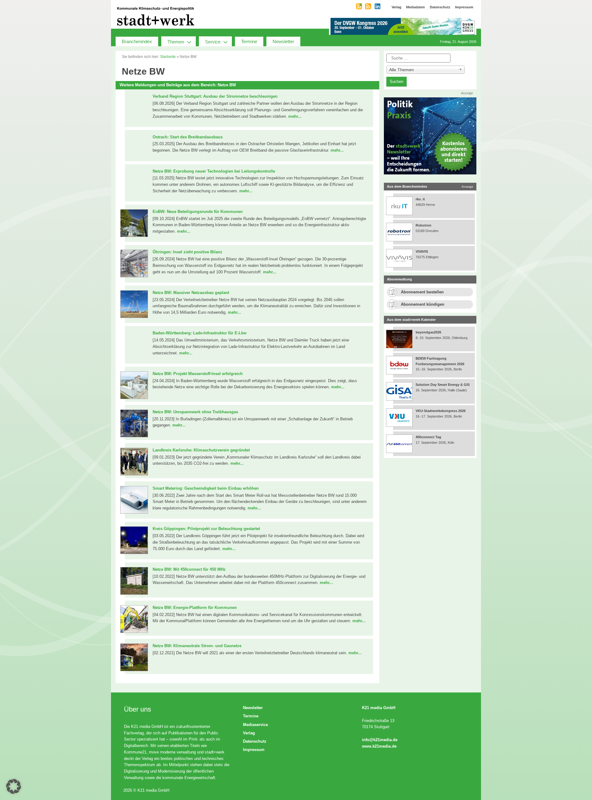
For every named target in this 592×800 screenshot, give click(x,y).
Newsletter (283, 41)
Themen (175, 41)
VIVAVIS (422, 251)
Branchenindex (137, 41)
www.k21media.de (379, 746)
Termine (249, 41)
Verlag (249, 733)
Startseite (168, 57)
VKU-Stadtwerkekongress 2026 (441, 411)
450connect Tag (428, 437)
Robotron (423, 225)
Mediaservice (255, 724)
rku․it (420, 199)
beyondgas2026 (429, 332)
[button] (13, 786)
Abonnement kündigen (422, 304)
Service (212, 41)
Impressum (254, 749)
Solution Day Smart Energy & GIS (443, 384)
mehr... (295, 116)
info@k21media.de (379, 739)
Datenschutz (254, 741)
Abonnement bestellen (422, 292)
